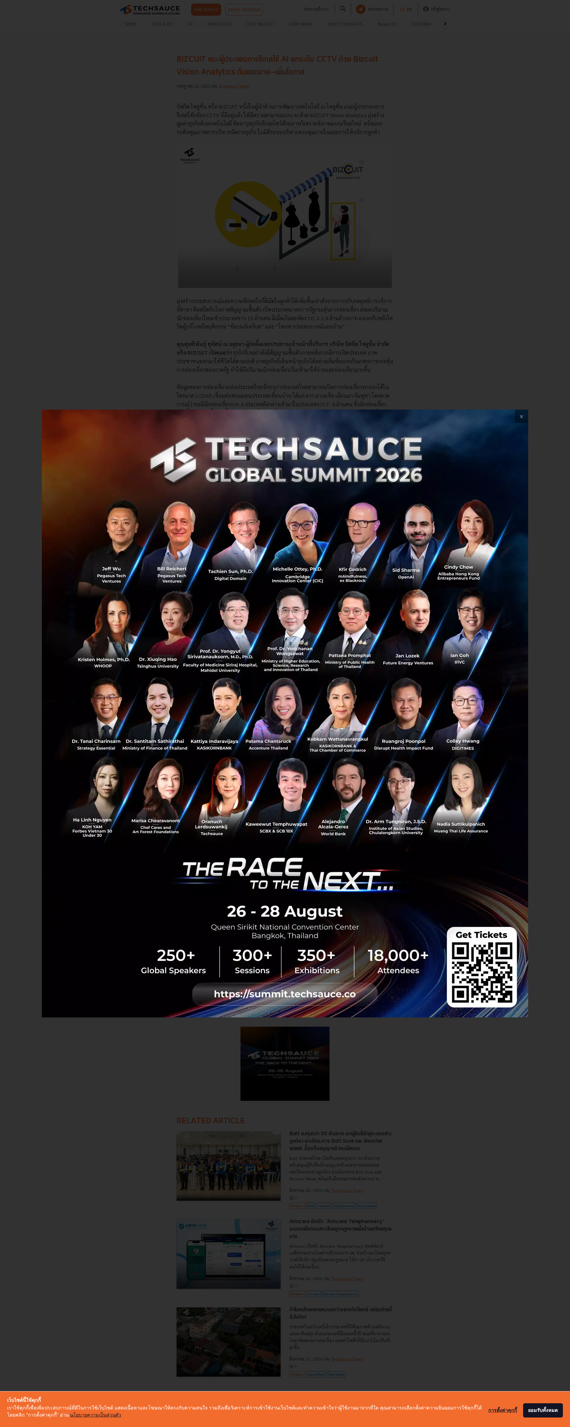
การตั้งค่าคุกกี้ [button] (502, 1410)
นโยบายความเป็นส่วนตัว (95, 1415)
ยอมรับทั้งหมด (543, 1410)
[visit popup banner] (285, 713)
